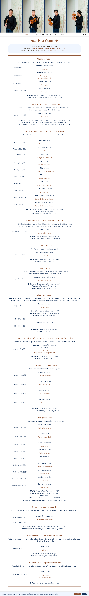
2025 (55, 51)
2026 (51, 51)
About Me (49, 34)
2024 (59, 51)
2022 (66, 51)
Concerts (27, 34)
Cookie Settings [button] (78, 593)
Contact (56, 34)
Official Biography (39, 34)
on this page (49, 48)
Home (62, 34)
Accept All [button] (85, 593)
